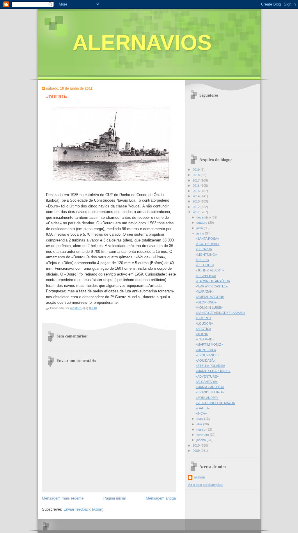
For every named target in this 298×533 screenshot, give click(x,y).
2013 (197, 201)
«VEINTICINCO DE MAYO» (215, 403)
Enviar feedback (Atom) (83, 509)
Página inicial (114, 498)
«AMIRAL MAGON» (210, 297)
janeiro (201, 440)
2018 (197, 175)
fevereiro (203, 434)
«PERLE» (202, 260)
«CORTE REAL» (207, 244)
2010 (197, 445)
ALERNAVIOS (142, 43)
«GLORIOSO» (206, 302)
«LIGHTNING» (206, 254)
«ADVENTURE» (207, 376)
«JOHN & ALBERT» (210, 270)
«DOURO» (203, 318)
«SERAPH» (204, 249)
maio (200, 418)
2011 (197, 212)
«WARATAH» (205, 291)
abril (199, 424)
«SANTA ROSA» (207, 238)
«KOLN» (202, 334)
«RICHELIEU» (206, 276)
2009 (197, 450)
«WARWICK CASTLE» (212, 286)
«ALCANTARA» (207, 381)
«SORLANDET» (207, 397)
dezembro (204, 217)
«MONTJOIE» (206, 350)
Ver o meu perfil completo (205, 484)
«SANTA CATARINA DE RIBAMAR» (220, 313)
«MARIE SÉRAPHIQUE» (213, 371)
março (201, 429)
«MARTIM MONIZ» (209, 344)
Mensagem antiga (161, 498)
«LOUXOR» (204, 323)
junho (200, 233)
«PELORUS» (205, 265)
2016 (197, 185)
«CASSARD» (205, 339)
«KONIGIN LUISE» (209, 307)
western (199, 477)
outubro (202, 222)
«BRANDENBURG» (210, 392)
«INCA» (201, 413)
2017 (197, 180)
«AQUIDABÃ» (205, 360)
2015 (197, 191)
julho (200, 228)
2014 (197, 196)
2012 (197, 207)
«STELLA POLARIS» (210, 365)
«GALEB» (203, 408)
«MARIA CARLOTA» (210, 387)
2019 (197, 169)
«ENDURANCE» (207, 355)
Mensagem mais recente (63, 498)
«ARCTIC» (203, 329)
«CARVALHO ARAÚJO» (213, 281)
